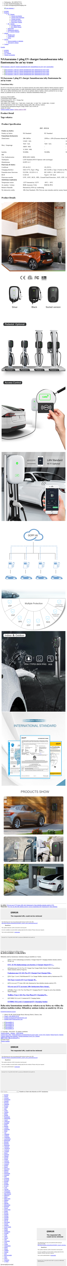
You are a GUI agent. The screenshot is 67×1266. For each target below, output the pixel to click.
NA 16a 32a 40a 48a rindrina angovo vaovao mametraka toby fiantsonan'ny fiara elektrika (32, 906)
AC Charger (11, 14)
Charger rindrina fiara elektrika (9, 1036)
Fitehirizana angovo (13, 30)
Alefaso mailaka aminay (7, 109)
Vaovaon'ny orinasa (13, 42)
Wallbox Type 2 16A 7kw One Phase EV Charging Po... (28, 995)
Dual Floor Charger (16, 22)
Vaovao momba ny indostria (15, 41)
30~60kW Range (16, 25)
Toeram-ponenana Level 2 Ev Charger (28, 1036)
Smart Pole (11, 28)
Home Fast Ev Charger (57, 1034)
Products (6, 13)
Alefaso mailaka (5, 1041)
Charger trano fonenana (17, 17)
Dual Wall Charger (16, 20)
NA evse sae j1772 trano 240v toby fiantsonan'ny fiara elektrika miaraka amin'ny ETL (30, 905)
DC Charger (11, 24)
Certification (11, 36)
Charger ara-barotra (16, 16)
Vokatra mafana (5, 1033)
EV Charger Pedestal (13, 31)
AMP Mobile (19, 1033)
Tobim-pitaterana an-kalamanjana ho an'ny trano (25, 1034)
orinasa (6, 33)
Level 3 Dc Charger (44, 1034)
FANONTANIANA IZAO (8, 1011)
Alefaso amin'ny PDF (20, 109)
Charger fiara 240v (6, 1034)
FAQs (9, 38)
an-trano (6, 11)
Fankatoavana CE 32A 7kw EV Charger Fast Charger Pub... (30, 973)
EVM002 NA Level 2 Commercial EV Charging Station (27, 1002)
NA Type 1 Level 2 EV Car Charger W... (22, 980)
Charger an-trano (16, 19)
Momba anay (11, 35)
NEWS (6, 39)
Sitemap (12, 1033)
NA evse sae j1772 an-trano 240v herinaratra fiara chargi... (29, 986)
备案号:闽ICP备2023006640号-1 (10, 1038)
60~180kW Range (16, 27)
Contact (6, 44)
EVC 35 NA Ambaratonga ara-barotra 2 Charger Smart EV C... (31, 965)
